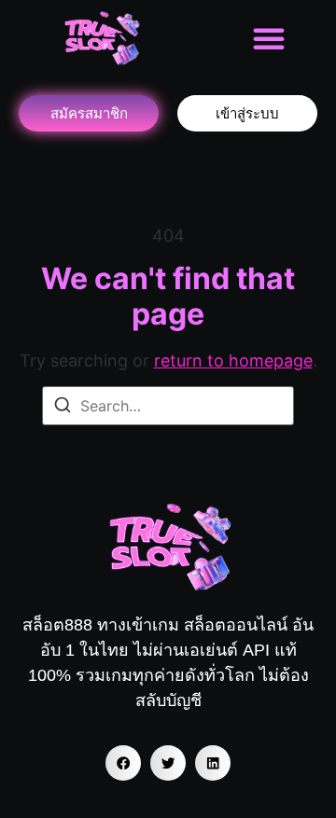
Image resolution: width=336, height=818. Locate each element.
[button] (269, 38)
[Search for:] (168, 405)
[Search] (62, 407)
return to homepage (233, 360)
